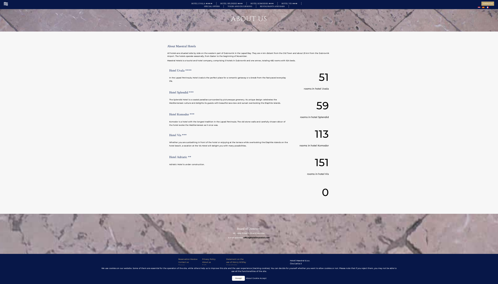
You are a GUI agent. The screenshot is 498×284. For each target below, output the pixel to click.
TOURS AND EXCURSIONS (240, 6)
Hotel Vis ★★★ (290, 3)
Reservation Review (188, 259)
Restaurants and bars (272, 6)
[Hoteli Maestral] (6, 4)
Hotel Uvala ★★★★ (201, 3)
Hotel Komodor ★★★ (262, 3)
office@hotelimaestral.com (256, 237)
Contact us (488, 4)
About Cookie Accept (256, 278)
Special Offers (212, 6)
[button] (249, 242)
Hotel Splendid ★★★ (231, 3)
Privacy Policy (209, 259)
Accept (238, 278)
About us (206, 262)
